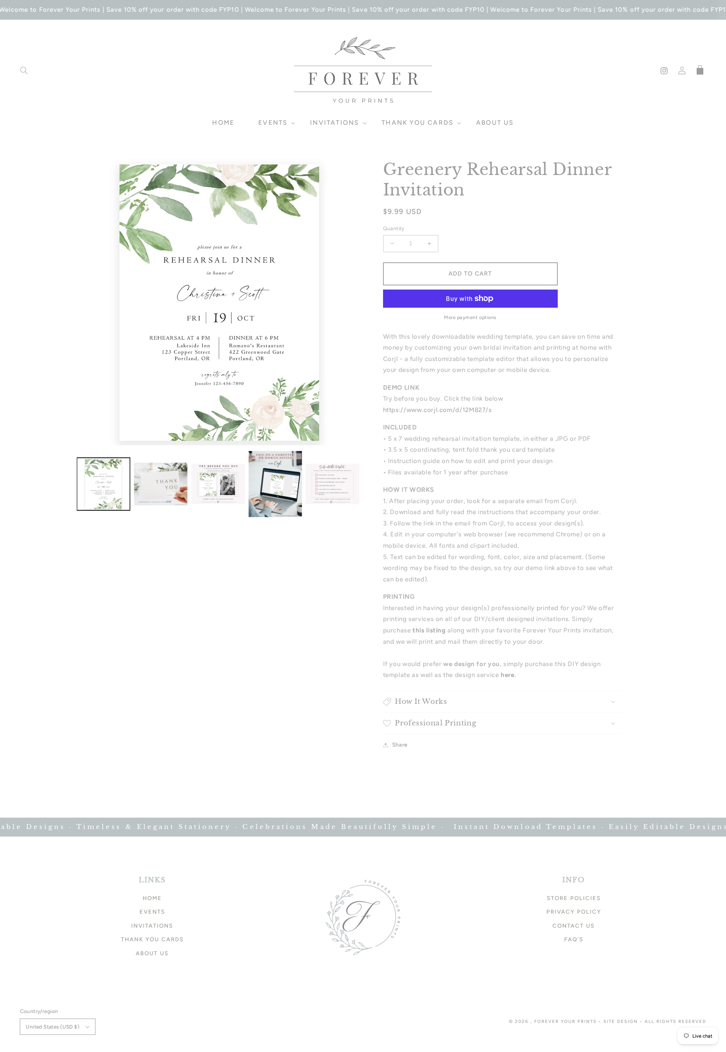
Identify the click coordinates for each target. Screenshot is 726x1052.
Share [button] (400, 744)
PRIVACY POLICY (573, 911)
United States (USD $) (52, 1027)
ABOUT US (152, 953)
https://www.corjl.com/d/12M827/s (437, 410)
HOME (152, 898)
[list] (220, 302)
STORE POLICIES (574, 898)
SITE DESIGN (620, 1021)
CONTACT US (573, 925)
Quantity (394, 228)
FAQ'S (573, 939)
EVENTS (152, 911)
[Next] (351, 302)
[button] (24, 70)
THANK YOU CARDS (152, 939)
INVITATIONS (152, 925)
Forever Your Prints (565, 1021)
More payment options (470, 317)
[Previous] (88, 302)
